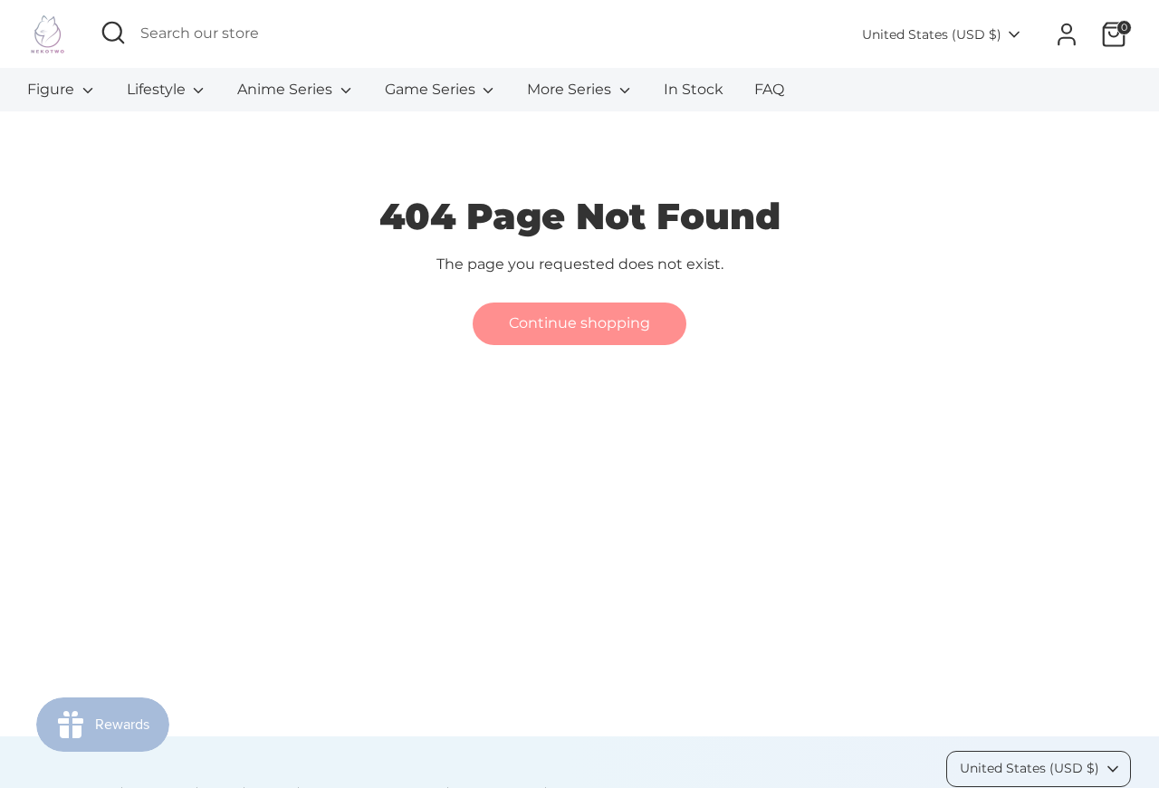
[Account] (1067, 34)
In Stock (693, 89)
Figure (52, 89)
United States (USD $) (931, 34)
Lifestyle (158, 89)
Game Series (432, 89)
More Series (571, 89)
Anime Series (286, 89)
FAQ (769, 89)
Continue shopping (579, 323)
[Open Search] (113, 32)
